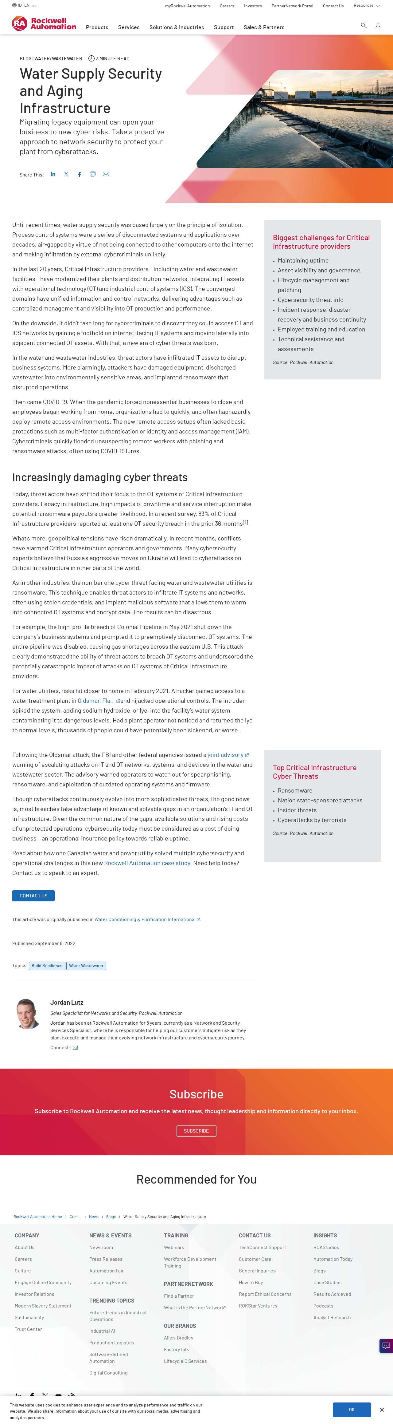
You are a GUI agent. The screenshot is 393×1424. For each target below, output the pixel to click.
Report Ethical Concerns (265, 1294)
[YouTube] (58, 1395)
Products (97, 27)
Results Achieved (332, 1294)
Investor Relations (34, 1294)
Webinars (174, 1247)
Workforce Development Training (190, 1262)
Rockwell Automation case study (147, 863)
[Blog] (71, 1395)
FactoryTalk (176, 1349)
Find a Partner (179, 1296)
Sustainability (29, 1317)
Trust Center (28, 1329)
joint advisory (225, 755)
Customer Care (255, 1259)
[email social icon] (75, 1048)
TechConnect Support (262, 1247)
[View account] (378, 26)
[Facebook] (32, 1395)
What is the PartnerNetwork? (195, 1307)
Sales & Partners (264, 27)
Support (224, 27)
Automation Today (332, 1259)
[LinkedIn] (20, 1395)
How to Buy (251, 1282)
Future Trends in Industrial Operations (117, 1316)
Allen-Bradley (178, 1337)
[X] (45, 1395)
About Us (24, 1247)
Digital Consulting (108, 1373)
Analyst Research (332, 1317)
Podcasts (323, 1305)
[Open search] (364, 26)
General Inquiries (257, 1270)
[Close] (382, 1409)
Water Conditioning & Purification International (145, 919)
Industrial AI (102, 1331)
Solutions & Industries (177, 27)
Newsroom (101, 1247)
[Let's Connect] (386, 1346)
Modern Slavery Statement (43, 1305)
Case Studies (327, 1282)
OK (352, 1410)
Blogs (319, 1270)
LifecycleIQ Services (185, 1361)
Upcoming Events (108, 1282)
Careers (23, 1259)
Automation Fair (106, 1270)
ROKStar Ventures (258, 1305)
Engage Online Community (43, 1282)
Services (129, 27)
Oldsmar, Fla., (96, 701)
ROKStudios (326, 1247)
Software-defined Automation (108, 1358)
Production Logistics (111, 1342)
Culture (23, 1270)
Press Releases (106, 1259)
